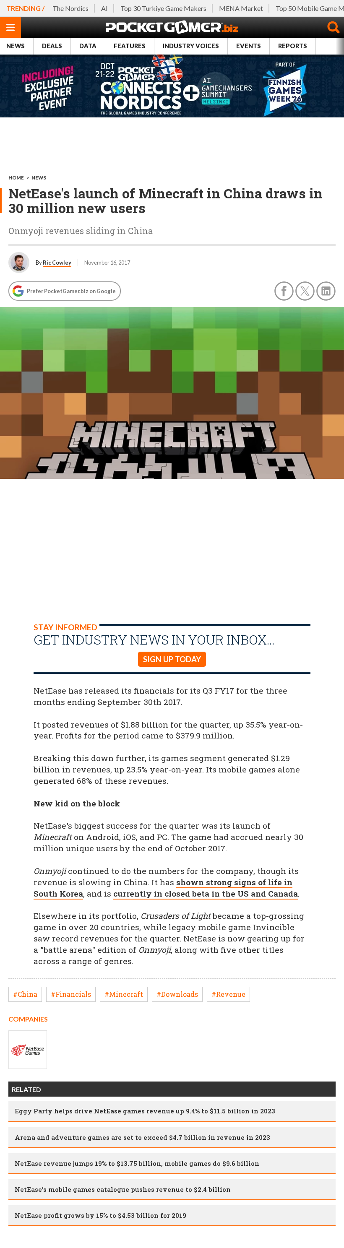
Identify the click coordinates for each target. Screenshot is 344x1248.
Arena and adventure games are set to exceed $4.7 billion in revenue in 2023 (142, 1137)
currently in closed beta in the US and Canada (205, 893)
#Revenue (228, 994)
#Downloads (177, 994)
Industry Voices (191, 45)
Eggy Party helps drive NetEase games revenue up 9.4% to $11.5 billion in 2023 (145, 1111)
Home (16, 177)
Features (130, 45)
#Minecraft (123, 994)
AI (104, 8)
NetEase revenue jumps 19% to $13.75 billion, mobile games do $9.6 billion (137, 1163)
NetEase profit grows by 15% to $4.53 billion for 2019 (100, 1215)
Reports (292, 45)
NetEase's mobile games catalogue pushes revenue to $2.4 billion (123, 1189)
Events (248, 45)
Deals (52, 45)
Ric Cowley (57, 262)
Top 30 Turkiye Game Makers (163, 8)
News (15, 45)
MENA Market (241, 8)
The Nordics (70, 8)
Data (87, 45)
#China (25, 994)
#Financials (71, 994)
